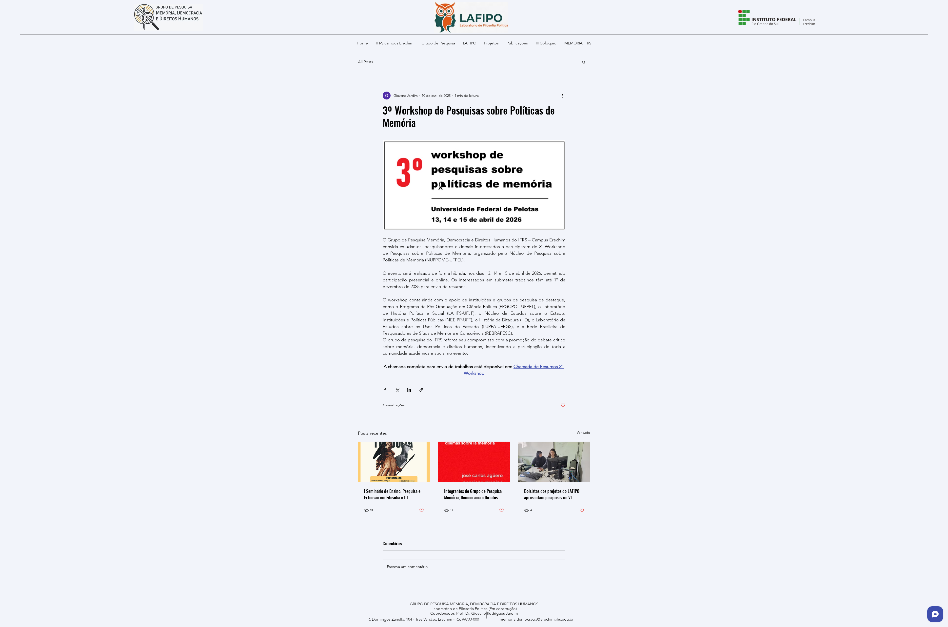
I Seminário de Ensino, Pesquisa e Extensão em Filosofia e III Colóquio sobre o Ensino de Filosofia (392, 494)
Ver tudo (583, 432)
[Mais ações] (562, 95)
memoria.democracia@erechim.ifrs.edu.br (536, 619)
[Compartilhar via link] (421, 390)
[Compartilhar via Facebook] (385, 390)
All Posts (365, 61)
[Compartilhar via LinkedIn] (409, 390)
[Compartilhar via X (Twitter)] (397, 390)
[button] (583, 62)
